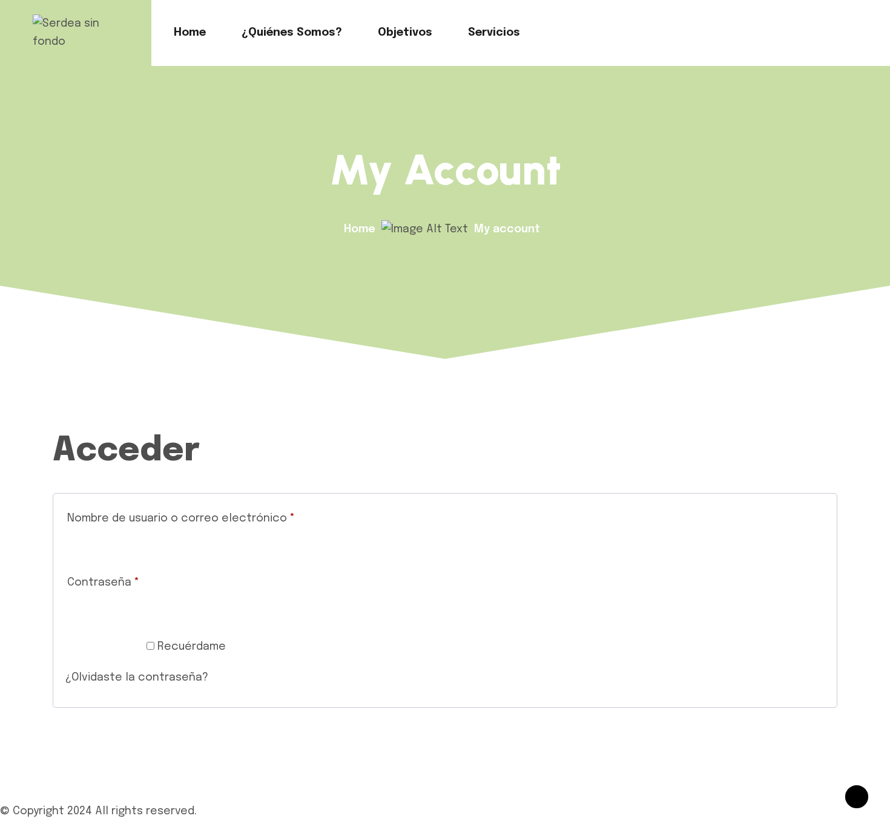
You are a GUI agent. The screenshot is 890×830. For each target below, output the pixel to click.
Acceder (102, 650)
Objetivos (405, 32)
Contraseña (132, 582)
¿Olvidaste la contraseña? (136, 677)
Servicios (494, 32)
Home (190, 32)
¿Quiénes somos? (292, 32)
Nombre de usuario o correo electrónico (210, 518)
